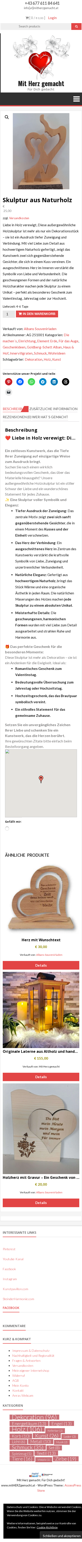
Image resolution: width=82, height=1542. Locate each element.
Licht (18, 1442)
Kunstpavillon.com (15, 1289)
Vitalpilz (44, 1459)
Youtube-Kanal (13, 1259)
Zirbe (65, 1458)
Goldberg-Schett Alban (44, 347)
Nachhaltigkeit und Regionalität (33, 1355)
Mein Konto (20, 1385)
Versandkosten (19, 218)
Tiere (22, 1458)
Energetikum (29, 1423)
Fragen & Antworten (26, 1360)
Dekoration (33, 359)
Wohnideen (56, 353)
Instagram (10, 1279)
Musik (61, 1442)
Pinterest (9, 1249)
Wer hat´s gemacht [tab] (50, 417)
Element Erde (47, 341)
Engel (61, 1423)
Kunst (56, 359)
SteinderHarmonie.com (18, 1299)
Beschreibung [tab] (16, 409)
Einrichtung (27, 341)
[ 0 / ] (37, 18)
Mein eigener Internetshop (30, 1370)
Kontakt (18, 1390)
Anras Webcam (22, 1395)
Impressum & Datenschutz (30, 1350)
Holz (47, 359)
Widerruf (18, 1375)
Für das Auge (68, 341)
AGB (15, 1380)
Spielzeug (21, 1453)
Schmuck (40, 353)
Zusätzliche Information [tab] (53, 409)
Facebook (9, 1269)
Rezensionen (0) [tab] (17, 417)
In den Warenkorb (39, 314)
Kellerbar (55, 1430)
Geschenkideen (14, 347)
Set (54, 1447)
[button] (7, 117)
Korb (21, 1436)
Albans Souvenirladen (40, 329)
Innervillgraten (21, 353)
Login (52, 18)
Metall (40, 1441)
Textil (46, 1453)
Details (41, 965)
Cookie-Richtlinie (47, 1527)
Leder (70, 1436)
